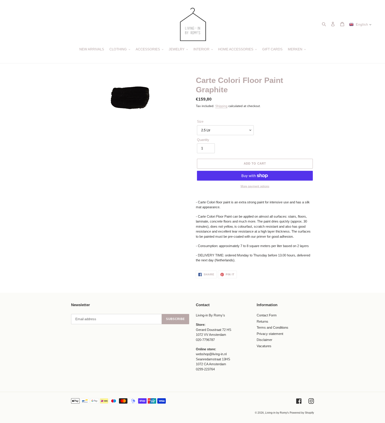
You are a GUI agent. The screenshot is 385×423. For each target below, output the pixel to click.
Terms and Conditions (272, 327)
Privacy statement (270, 334)
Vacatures (264, 346)
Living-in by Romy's (277, 412)
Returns (262, 321)
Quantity (203, 140)
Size (200, 121)
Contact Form (267, 315)
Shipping (221, 106)
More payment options (255, 186)
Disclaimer (264, 340)
